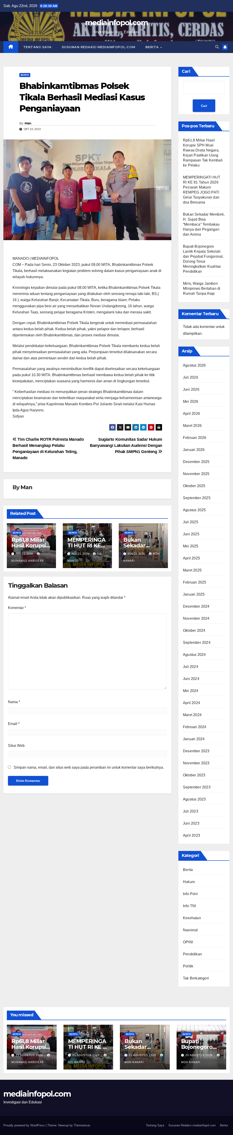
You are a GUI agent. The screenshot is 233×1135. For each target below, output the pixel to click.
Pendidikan (192, 954)
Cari (186, 71)
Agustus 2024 (194, 655)
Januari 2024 (194, 739)
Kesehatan (192, 918)
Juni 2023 (191, 823)
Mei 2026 (190, 401)
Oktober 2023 (194, 775)
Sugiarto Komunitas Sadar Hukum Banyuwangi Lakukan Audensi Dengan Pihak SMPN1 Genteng (126, 445)
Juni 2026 (191, 389)
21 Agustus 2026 (30, 1055)
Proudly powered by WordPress (24, 1125)
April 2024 (191, 703)
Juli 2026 (190, 377)
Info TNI (189, 906)
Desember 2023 (196, 751)
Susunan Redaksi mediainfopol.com (98, 47)
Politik (188, 966)
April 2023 (191, 835)
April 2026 (191, 413)
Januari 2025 (194, 594)
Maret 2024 (192, 715)
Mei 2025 (190, 546)
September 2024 (196, 642)
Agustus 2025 (194, 510)
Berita (152, 47)
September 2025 (196, 498)
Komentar (17, 608)
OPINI (188, 942)
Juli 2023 (190, 811)
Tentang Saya (37, 47)
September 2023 (196, 787)
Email (14, 724)
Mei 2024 (190, 691)
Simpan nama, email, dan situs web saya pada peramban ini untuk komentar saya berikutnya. (89, 767)
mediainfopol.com (116, 22)
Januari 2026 (194, 450)
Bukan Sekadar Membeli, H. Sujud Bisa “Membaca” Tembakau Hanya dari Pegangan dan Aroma (204, 224)
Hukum (189, 882)
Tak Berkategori (196, 978)
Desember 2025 (196, 462)
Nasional (190, 930)
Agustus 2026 (194, 365)
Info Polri (190, 894)
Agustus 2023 (194, 799)
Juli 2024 (190, 667)
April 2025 (191, 558)
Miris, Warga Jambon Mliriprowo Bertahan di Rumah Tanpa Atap (201, 288)
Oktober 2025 (194, 486)
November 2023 (196, 763)
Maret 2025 (192, 570)
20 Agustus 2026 (199, 1055)
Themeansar (82, 1125)
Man (28, 123)
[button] (217, 47)
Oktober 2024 (194, 630)
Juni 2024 (191, 679)
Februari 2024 (194, 727)
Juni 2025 (191, 534)
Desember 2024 (196, 606)
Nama (14, 702)
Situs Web (16, 745)
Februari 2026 (194, 438)
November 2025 (196, 474)
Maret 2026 (192, 426)
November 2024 (196, 618)
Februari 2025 (194, 582)
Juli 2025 (190, 522)
